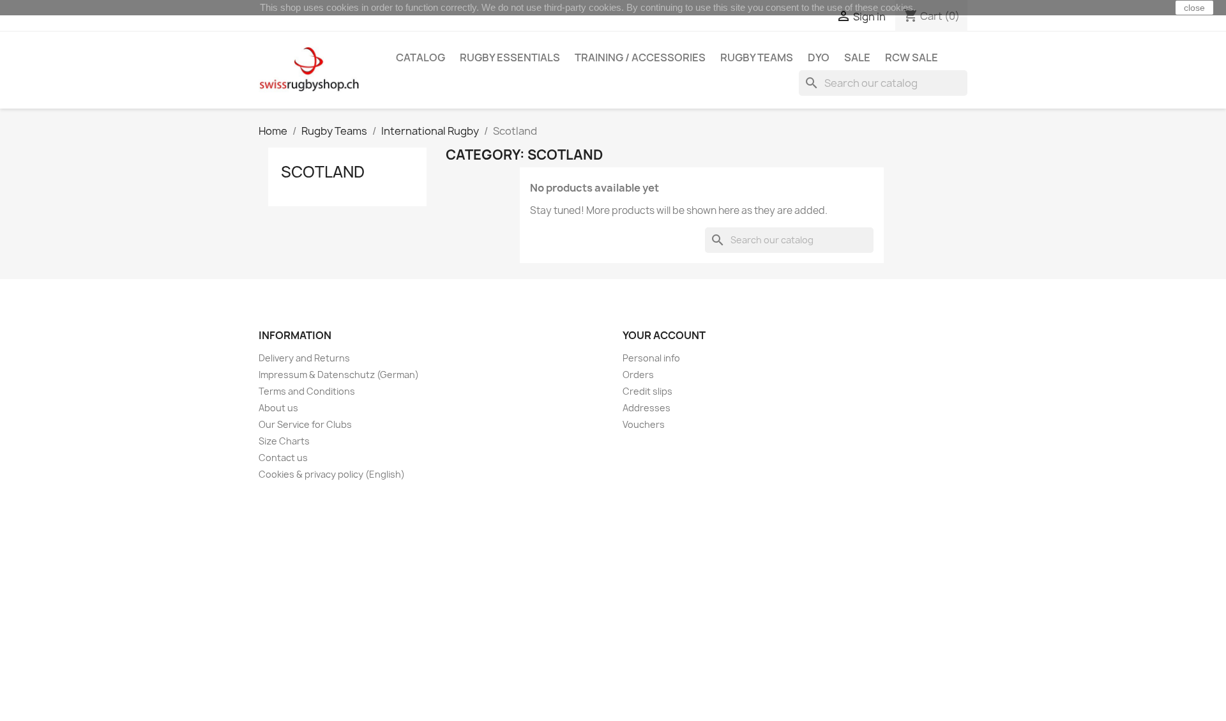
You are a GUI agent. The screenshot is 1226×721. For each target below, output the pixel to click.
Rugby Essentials (510, 57)
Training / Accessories (640, 57)
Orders (638, 374)
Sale (857, 57)
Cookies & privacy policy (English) (332, 474)
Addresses (646, 408)
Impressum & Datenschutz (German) (339, 374)
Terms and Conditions (307, 391)
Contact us (283, 458)
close (1194, 8)
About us (278, 408)
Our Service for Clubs (305, 424)
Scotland (323, 172)
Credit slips (647, 391)
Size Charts (284, 441)
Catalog (420, 57)
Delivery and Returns (304, 358)
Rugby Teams (756, 57)
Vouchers (644, 424)
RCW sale (911, 57)
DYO (818, 57)
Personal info (651, 358)
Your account (664, 335)
